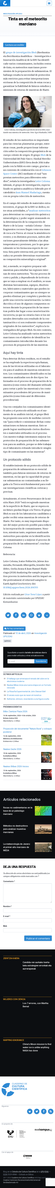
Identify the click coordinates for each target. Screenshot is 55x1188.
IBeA (43, 155)
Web (5, 926)
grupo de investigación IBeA (21, 52)
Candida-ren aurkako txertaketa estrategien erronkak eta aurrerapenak (37, 965)
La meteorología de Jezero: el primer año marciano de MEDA (16, 847)
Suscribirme (41, 661)
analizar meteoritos (39, 210)
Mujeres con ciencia (14, 999)
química (7, 641)
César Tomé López (33, 594)
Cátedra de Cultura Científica (24, 1172)
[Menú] (49, 3)
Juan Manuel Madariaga (28, 192)
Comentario (9, 881)
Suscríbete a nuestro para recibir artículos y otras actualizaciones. (27, 654)
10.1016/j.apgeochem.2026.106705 (20, 587)
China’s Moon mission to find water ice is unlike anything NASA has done (37, 1047)
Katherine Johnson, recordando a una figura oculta (28, 699)
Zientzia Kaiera (11, 958)
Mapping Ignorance (13, 1040)
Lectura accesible (14, 45)
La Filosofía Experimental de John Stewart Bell (26, 691)
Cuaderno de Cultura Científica (22, 1178)
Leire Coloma (42, 181)
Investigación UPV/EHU (12, 14)
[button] (8, 615)
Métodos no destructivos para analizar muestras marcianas (15, 829)
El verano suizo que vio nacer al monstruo (24, 695)
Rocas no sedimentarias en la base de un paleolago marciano (17, 810)
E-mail (6, 916)
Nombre (7, 906)
